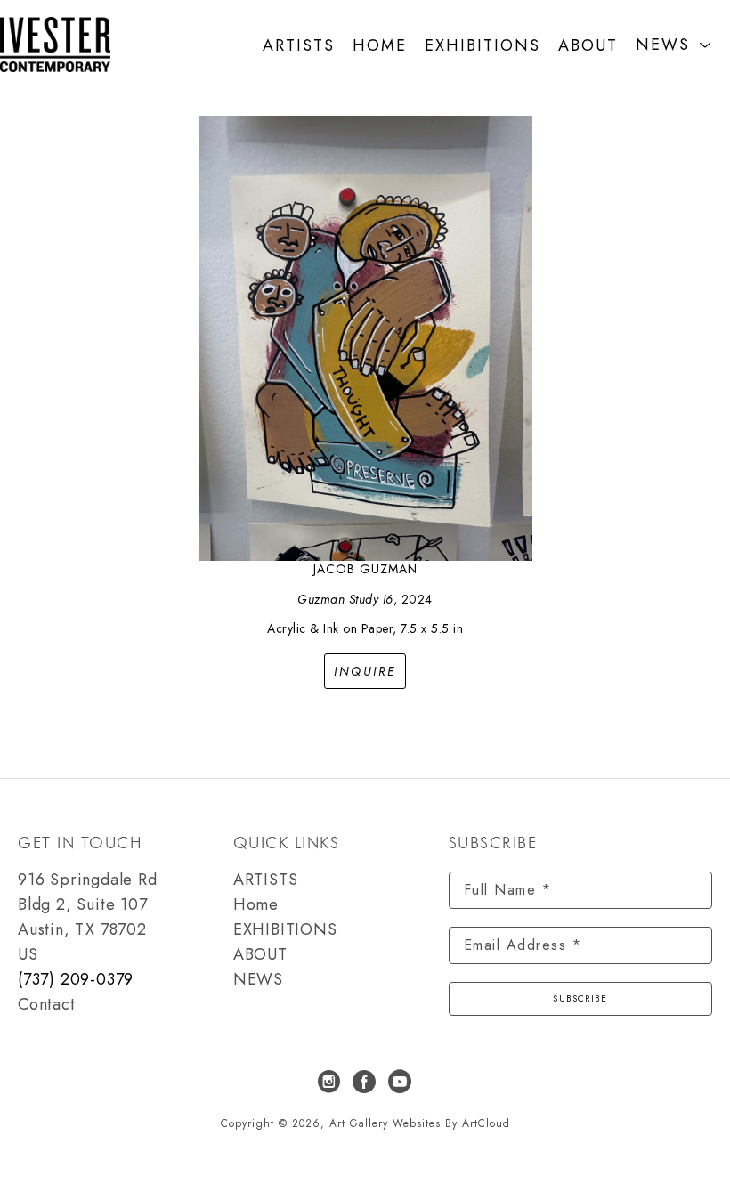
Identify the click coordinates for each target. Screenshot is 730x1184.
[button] (674, 45)
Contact (47, 1004)
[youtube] (400, 1081)
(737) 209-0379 (76, 979)
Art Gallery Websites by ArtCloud (419, 1123)
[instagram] (329, 1081)
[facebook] (365, 1081)
